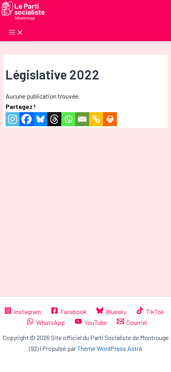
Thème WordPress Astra (109, 348)
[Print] (110, 119)
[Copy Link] (96, 119)
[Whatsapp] (68, 119)
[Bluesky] (40, 119)
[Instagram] (12, 119)
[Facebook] (26, 119)
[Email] (82, 119)
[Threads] (54, 119)
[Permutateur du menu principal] (16, 32)
